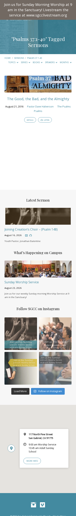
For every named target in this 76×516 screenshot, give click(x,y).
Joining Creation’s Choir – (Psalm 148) (31, 229)
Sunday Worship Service (21, 282)
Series (24, 62)
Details (30, 120)
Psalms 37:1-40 (29, 38)
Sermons (19, 58)
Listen (46, 120)
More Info (32, 461)
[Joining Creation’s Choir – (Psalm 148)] (37, 222)
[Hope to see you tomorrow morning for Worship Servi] (55, 333)
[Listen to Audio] (30, 235)
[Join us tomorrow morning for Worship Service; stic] (20, 333)
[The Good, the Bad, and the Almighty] (37, 90)
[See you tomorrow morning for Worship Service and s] (20, 368)
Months (64, 62)
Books (36, 62)
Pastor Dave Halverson (40, 106)
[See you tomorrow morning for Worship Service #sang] (55, 368)
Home (7, 58)
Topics (12, 62)
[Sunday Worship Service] (37, 275)
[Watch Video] (26, 235)
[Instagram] (33, 505)
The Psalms (64, 106)
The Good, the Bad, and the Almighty (38, 98)
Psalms (38, 111)
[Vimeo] (42, 505)
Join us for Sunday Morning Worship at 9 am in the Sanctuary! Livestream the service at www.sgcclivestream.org (38, 9)
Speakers (50, 62)
